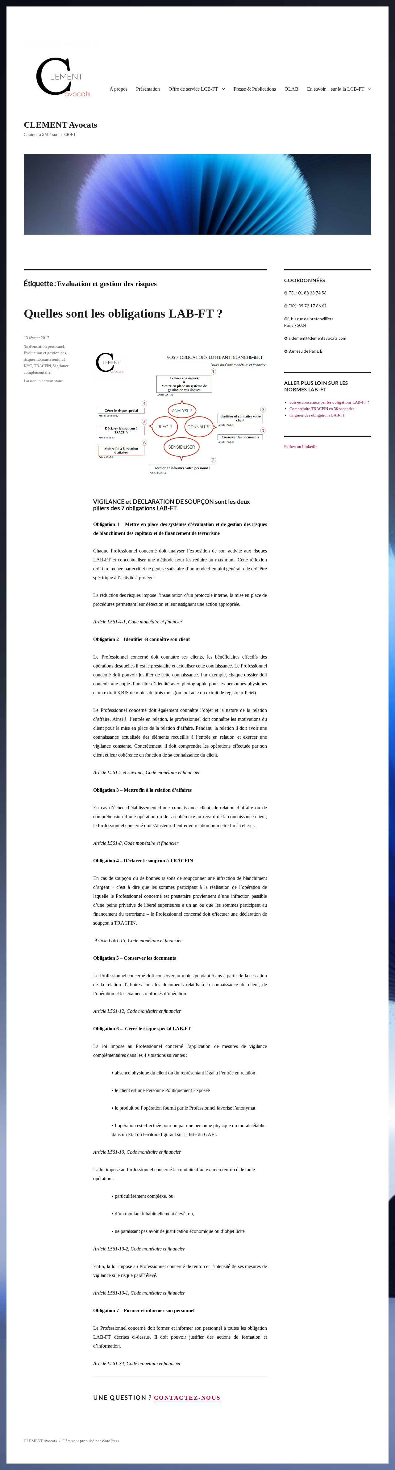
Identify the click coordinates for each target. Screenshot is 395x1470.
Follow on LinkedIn (301, 446)
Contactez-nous (187, 1397)
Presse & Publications (255, 89)
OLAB (291, 89)
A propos (118, 89)
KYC (28, 365)
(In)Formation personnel (44, 346)
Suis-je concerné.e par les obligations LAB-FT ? (329, 402)
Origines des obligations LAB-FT (317, 415)
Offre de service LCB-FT (193, 89)
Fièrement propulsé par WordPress (90, 1441)
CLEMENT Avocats (60, 124)
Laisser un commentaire (43, 381)
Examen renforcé (51, 359)
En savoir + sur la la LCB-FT (335, 89)
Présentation (148, 89)
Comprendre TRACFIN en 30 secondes (321, 408)
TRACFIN (42, 365)
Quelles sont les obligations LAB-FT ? (123, 313)
